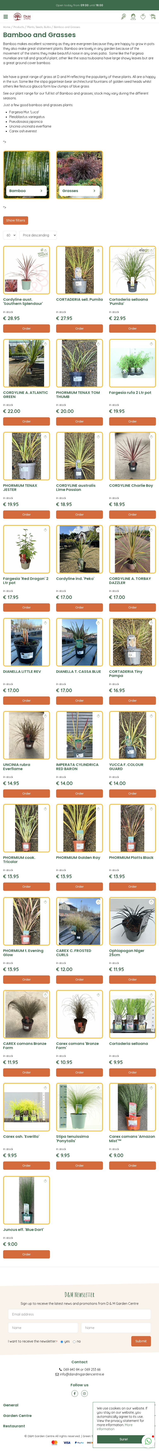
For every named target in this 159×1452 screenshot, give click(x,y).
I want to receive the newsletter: (32, 1341)
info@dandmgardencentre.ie (82, 1374)
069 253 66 (92, 1369)
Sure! (124, 1439)
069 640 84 (71, 1369)
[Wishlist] (143, 16)
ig (84, 1393)
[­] (6, 16)
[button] (148, 1441)
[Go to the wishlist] (141, 16)
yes (67, 1341)
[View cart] (152, 16)
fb (74, 1393)
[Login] (133, 16)
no (79, 1341)
